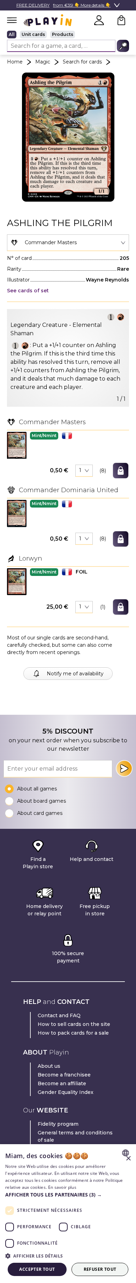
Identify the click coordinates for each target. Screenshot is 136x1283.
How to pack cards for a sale (73, 1033)
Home (15, 62)
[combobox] (68, 242)
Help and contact (91, 859)
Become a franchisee (64, 1075)
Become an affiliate (62, 1083)
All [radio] (12, 34)
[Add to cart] (120, 470)
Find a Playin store (38, 863)
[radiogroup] (68, 34)
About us (49, 1066)
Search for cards (82, 62)
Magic (42, 62)
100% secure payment (68, 957)
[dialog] (68, 1213)
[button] (17, 445)
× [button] (128, 1158)
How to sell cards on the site (74, 1024)
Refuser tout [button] (100, 1269)
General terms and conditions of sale (75, 1136)
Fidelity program (58, 1124)
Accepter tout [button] (37, 1269)
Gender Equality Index (65, 1092)
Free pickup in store (95, 910)
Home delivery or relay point (44, 910)
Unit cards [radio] (33, 34)
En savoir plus (62, 1187)
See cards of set (28, 290)
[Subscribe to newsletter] (124, 768)
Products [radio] (62, 34)
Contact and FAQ (59, 1015)
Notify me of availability (75, 673)
